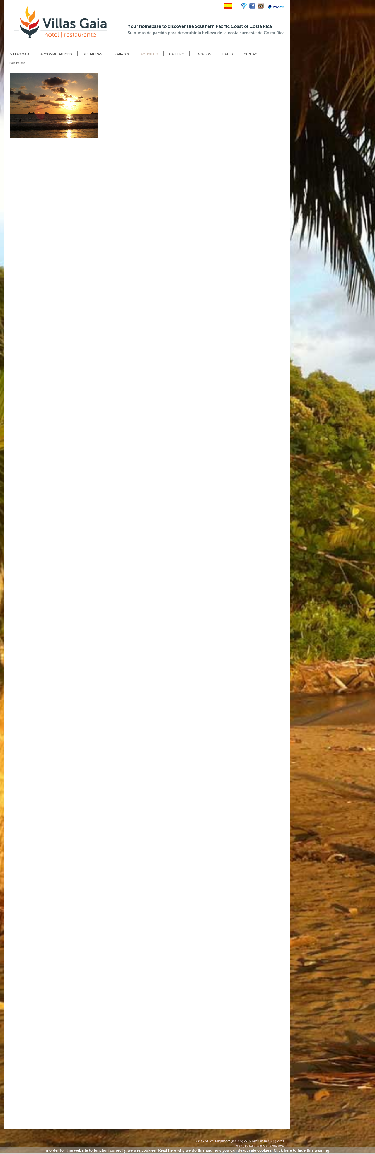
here (172, 1150)
